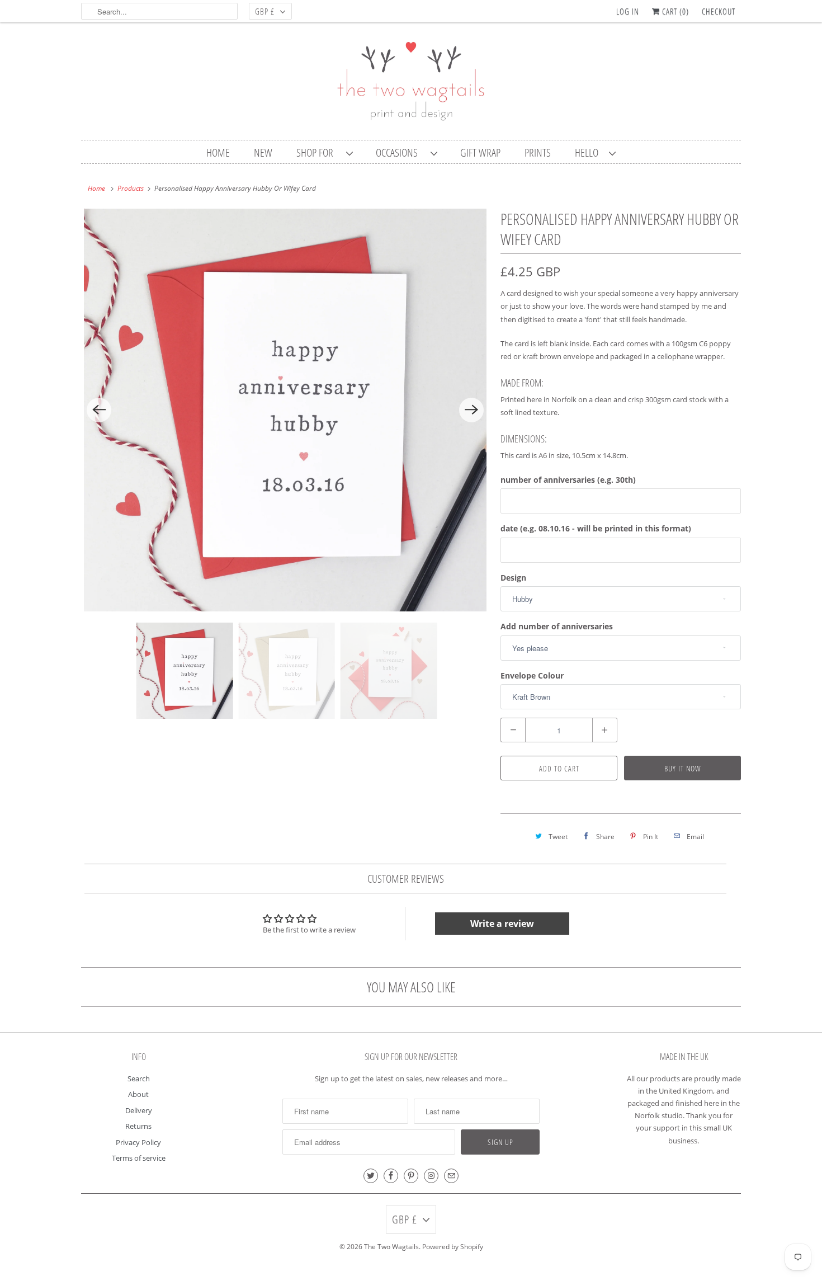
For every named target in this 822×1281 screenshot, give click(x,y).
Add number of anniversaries (556, 626)
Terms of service (139, 1158)
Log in (627, 11)
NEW (263, 152)
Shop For (318, 152)
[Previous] (99, 410)
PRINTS (538, 152)
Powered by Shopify (452, 1246)
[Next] (471, 410)
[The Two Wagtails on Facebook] (391, 1176)
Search (138, 1078)
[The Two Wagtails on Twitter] (370, 1176)
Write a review (502, 923)
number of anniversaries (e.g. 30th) (568, 479)
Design (513, 577)
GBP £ (265, 11)
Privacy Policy (138, 1142)
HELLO (589, 152)
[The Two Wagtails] (411, 84)
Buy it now (682, 768)
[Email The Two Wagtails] (451, 1176)
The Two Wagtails (391, 1246)
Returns (138, 1126)
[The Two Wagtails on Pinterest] (411, 1176)
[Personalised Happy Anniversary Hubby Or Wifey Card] (285, 410)
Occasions (400, 152)
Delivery (138, 1110)
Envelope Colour (532, 675)
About (138, 1094)
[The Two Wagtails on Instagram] (431, 1176)
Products (130, 188)
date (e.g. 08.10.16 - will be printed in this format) (595, 528)
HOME (218, 152)
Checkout (718, 11)
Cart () (674, 11)
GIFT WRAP (480, 152)
